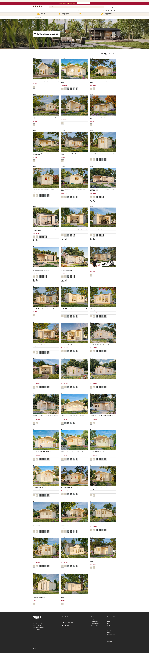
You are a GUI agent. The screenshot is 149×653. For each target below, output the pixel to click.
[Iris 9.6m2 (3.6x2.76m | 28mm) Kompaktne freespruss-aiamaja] (74, 333)
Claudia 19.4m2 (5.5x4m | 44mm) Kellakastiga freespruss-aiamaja (74, 560)
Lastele (47, 11)
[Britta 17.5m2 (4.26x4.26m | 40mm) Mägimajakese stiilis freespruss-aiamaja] (46, 512)
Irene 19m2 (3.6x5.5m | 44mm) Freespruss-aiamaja (71, 380)
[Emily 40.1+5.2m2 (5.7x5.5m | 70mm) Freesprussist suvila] (74, 105)
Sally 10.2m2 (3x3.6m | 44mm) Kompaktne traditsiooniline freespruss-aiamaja (44, 488)
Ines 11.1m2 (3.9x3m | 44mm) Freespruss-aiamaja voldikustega (45, 380)
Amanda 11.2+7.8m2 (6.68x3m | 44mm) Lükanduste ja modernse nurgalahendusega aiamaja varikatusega (46, 269)
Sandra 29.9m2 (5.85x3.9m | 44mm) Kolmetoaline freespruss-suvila (73, 154)
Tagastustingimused (95, 623)
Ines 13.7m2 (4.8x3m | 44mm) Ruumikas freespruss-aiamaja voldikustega (45, 345)
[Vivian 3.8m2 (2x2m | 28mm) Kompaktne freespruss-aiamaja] (103, 142)
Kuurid (43, 11)
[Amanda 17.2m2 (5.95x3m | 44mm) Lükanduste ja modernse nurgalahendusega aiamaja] (74, 257)
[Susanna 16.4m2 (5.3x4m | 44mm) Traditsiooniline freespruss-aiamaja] (103, 548)
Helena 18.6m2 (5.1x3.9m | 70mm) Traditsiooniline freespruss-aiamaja (74, 81)
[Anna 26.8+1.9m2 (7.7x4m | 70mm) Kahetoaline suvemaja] (103, 257)
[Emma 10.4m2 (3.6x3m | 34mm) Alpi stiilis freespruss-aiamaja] (74, 476)
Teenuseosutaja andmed (96, 628)
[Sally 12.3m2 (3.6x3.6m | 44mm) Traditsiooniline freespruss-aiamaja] (103, 440)
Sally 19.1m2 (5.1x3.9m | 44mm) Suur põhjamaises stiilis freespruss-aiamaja (72, 452)
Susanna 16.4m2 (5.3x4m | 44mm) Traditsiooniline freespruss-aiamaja (102, 560)
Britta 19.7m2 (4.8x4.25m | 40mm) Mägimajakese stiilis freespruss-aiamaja (72, 524)
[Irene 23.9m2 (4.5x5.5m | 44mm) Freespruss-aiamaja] (103, 369)
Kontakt (97, 11)
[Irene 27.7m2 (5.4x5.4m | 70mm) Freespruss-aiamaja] (103, 333)
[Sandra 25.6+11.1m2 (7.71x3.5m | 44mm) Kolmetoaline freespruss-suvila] (46, 142)
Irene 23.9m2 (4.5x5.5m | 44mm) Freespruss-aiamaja (100, 380)
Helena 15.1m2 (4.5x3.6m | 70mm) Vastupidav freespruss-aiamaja (44, 452)
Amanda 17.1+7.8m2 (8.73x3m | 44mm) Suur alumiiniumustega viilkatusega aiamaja (102, 190)
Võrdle (102, 53)
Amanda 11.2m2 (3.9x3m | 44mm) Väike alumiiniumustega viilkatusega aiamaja (44, 229)
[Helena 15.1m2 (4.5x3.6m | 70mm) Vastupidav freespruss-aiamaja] (46, 440)
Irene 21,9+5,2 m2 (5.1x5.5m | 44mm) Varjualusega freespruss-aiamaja (45, 416)
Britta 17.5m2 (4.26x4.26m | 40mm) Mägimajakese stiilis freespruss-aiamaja (44, 524)
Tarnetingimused (94, 621)
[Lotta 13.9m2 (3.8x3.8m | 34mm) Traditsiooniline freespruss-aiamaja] (74, 178)
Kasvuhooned (53, 11)
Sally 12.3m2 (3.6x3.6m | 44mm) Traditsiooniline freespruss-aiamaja (102, 452)
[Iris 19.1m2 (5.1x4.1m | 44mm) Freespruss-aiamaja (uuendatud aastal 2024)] (74, 297)
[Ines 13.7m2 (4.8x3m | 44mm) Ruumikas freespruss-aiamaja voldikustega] (46, 333)
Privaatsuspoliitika (94, 625)
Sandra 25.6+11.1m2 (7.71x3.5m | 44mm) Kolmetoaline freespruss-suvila (44, 154)
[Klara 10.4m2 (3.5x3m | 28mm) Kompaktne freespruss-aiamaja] (46, 548)
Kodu (33, 17)
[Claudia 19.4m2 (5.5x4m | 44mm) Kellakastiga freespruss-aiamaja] (74, 548)
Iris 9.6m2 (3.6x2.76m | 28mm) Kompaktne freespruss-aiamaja (73, 344)
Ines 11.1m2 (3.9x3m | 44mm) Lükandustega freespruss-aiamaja (103, 229)
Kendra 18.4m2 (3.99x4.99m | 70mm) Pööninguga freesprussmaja (46, 81)
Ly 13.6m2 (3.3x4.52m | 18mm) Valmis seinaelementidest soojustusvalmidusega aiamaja (44, 596)
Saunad (39, 11)
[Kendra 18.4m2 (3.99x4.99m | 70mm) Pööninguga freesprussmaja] (46, 69)
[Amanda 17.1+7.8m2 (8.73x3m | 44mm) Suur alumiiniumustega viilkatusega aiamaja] (103, 178)
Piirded (83, 11)
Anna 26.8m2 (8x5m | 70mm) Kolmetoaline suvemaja (43, 308)
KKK (100, 11)
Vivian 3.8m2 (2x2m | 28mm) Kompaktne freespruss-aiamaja (102, 153)
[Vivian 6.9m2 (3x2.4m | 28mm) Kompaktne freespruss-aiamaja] (46, 178)
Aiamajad (34, 11)
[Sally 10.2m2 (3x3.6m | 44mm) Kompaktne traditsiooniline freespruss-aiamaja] (46, 476)
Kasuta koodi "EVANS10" (83, 3)
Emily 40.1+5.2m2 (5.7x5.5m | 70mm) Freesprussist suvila (73, 117)
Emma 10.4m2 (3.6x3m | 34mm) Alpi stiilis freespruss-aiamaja (73, 487)
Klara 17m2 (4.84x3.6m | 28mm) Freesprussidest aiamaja (101, 523)
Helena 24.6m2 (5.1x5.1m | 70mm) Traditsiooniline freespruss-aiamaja (74, 416)
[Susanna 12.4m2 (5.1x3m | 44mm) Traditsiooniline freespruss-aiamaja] (103, 404)
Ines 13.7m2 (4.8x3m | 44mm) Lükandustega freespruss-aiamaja (74, 229)
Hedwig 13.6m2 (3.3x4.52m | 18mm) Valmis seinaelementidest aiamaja (74, 596)
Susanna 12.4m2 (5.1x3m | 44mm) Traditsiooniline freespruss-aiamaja (102, 416)
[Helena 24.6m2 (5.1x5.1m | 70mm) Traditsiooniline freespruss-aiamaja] (74, 404)
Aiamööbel (78, 11)
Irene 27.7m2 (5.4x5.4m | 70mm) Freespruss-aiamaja (100, 344)
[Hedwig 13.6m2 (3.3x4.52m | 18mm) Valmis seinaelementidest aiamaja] (74, 584)
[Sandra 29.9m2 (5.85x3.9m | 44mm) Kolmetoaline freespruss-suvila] (74, 142)
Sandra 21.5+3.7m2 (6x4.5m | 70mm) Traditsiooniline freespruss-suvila (103, 117)
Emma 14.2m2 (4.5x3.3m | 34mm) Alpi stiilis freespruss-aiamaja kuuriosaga (103, 488)
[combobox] (76, 7)
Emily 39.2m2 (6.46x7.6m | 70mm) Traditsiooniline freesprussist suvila (46, 117)
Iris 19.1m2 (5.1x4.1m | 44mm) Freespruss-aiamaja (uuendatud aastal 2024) (74, 309)
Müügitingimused (94, 619)
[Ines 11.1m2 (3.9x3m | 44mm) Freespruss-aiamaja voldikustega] (46, 369)
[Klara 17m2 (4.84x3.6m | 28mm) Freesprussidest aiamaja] (103, 512)
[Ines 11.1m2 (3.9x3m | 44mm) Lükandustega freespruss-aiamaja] (103, 218)
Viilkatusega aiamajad (38, 17)
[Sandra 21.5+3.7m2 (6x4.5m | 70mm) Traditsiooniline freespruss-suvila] (103, 105)
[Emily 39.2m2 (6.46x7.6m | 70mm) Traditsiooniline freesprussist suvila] (46, 105)
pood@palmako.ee (107, 14)
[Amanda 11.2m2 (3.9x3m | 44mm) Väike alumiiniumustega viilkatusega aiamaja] (46, 218)
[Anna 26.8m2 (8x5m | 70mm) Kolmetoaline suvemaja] (46, 297)
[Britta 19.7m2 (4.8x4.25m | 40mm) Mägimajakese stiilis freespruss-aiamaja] (74, 512)
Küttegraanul (88, 11)
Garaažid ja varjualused (71, 11)
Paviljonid (64, 11)
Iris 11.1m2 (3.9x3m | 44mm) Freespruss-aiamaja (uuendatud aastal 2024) (102, 309)
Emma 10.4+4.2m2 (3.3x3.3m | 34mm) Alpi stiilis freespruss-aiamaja (102, 81)
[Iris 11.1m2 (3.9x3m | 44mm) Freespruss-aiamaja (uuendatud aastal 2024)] (103, 297)
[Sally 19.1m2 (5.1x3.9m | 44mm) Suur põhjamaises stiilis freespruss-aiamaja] (74, 440)
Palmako (36, 648)
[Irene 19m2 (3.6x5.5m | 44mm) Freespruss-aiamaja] (74, 369)
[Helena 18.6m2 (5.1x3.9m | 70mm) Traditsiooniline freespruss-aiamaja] (74, 69)
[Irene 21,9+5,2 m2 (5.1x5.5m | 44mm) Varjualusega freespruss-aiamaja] (46, 404)
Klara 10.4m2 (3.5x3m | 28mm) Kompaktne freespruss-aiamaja (45, 560)
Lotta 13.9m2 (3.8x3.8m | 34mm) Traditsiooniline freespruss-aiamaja (73, 190)
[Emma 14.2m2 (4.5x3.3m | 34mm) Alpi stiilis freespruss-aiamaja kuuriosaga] (103, 476)
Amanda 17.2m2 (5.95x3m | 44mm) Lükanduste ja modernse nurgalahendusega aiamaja (73, 269)
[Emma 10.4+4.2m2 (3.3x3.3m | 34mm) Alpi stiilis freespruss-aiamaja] (103, 69)
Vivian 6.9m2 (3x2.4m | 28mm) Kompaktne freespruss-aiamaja (45, 189)
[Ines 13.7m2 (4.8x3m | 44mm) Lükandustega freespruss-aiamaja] (74, 218)
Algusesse (74, 609)
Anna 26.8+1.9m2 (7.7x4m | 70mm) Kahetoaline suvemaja (101, 269)
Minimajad (59, 11)
